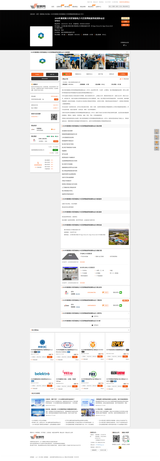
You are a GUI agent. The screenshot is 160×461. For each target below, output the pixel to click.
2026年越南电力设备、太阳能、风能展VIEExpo (66, 380)
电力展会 (47, 14)
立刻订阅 (55, 105)
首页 (53, 6)
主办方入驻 (103, 450)
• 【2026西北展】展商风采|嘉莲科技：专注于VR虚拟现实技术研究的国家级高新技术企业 (113, 423)
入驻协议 (48, 432)
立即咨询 (56, 141)
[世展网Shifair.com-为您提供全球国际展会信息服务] (38, 6)
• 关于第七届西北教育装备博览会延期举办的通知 (76, 420)
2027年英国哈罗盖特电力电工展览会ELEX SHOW (117, 380)
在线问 (106, 292)
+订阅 (56, 99)
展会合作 (62, 432)
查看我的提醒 (54, 96)
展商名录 (111, 74)
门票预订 (34, 357)
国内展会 (67, 6)
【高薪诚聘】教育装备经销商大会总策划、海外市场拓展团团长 (112, 399)
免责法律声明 (55, 432)
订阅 (125, 21)
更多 (127, 52)
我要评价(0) (89, 74)
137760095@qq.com (100, 444)
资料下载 (100, 74)
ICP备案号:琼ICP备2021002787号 (73, 445)
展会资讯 (90, 6)
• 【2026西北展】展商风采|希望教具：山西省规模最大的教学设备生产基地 (46, 425)
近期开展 (59, 6)
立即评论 (96, 316)
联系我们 (38, 432)
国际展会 (75, 6)
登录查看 (82, 262)
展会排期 (83, 6)
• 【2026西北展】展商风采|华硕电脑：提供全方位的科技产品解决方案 (113, 421)
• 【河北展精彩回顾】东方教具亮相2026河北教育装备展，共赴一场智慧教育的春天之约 (80, 423)
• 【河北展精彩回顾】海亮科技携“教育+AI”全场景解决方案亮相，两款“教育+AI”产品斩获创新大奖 (112, 425)
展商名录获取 (45, 78)
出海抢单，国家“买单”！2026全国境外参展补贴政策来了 (60, 399)
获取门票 (125, 25)
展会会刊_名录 (69, 432)
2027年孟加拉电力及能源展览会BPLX (117, 349)
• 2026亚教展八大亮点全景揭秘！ (39, 420)
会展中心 (98, 6)
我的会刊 (95, 2)
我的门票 (89, 2)
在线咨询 (94, 450)
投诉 (54, 129)
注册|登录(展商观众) (124, 2)
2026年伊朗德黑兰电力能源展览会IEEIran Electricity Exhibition (67, 351)
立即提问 (96, 325)
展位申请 (39, 357)
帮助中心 (32, 432)
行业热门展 (125, 18)
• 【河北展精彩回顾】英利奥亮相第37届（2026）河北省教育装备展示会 (80, 425)
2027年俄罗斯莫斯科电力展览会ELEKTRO (92, 350)
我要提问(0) (78, 74)
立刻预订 (55, 108)
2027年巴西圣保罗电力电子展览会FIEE (91, 380)
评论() (52, 359)
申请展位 (37, 74)
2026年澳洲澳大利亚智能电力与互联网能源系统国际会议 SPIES (67, 14)
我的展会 (101, 2)
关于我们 (43, 432)
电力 (62, 30)
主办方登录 (108, 2)
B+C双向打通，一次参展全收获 (104, 409)
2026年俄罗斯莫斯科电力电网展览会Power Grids (42, 351)
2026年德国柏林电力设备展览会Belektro (41, 380)
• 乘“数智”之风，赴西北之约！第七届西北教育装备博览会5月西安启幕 (46, 423)
